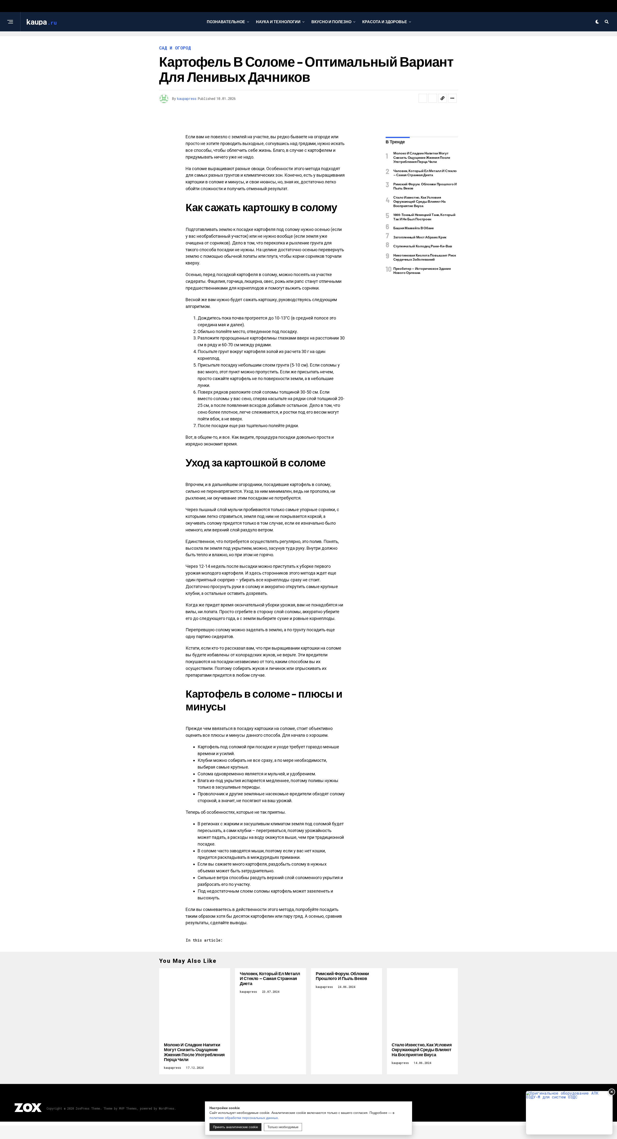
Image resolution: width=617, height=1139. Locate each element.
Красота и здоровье (384, 21)
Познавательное (226, 21)
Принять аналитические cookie (235, 1127)
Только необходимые (283, 1127)
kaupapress (186, 98)
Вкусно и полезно (331, 21)
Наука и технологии (278, 21)
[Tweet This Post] (432, 98)
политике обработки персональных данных (243, 1118)
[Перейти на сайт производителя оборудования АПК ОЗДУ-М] (569, 1112)
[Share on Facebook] (422, 98)
